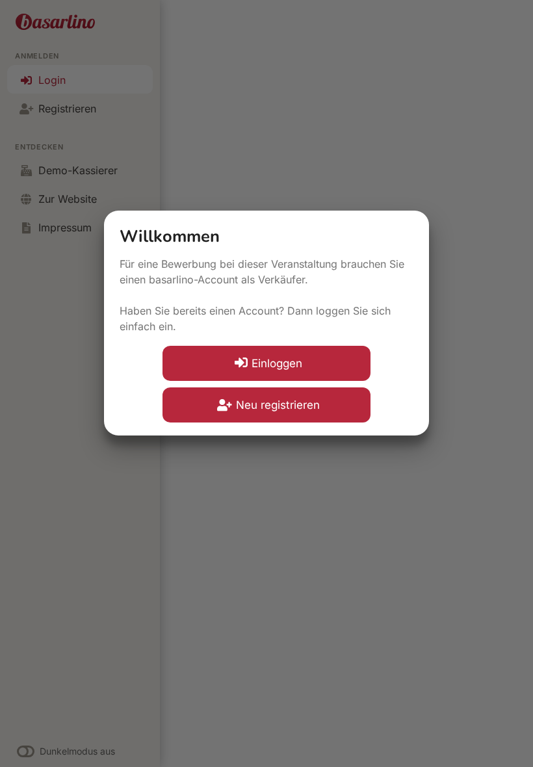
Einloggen (277, 363)
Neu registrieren (278, 404)
